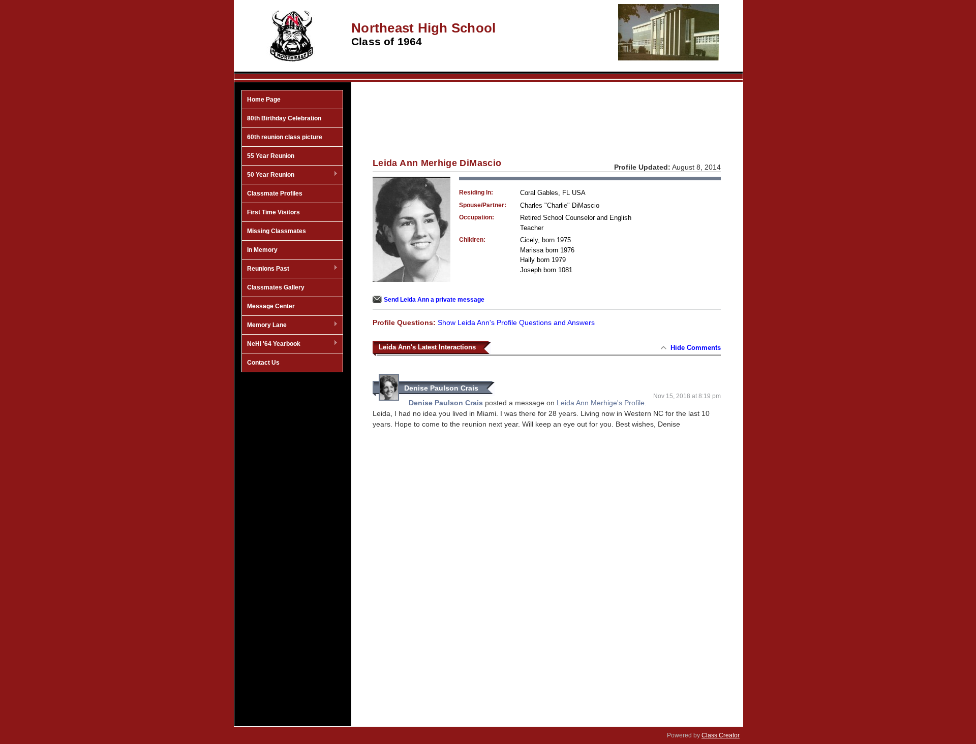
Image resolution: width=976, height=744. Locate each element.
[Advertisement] (292, 539)
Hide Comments (695, 347)
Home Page (264, 99)
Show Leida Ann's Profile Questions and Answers (516, 322)
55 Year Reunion (270, 155)
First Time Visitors (273, 212)
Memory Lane (264, 325)
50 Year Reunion (268, 175)
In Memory (262, 249)
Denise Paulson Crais (441, 388)
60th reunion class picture (284, 137)
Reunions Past (265, 269)
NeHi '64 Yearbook (271, 344)
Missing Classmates (276, 231)
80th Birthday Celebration (284, 118)
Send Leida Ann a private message (434, 299)
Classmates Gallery (275, 287)
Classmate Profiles (274, 193)
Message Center (271, 306)
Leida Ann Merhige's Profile (601, 403)
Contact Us (263, 362)
